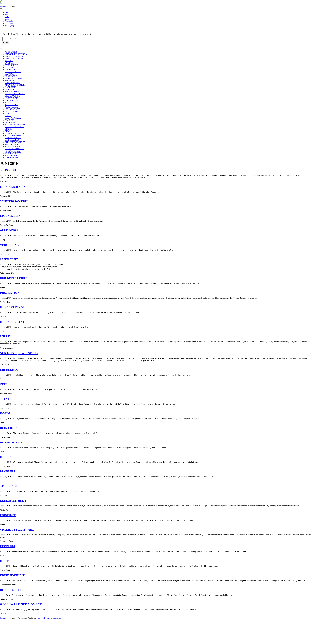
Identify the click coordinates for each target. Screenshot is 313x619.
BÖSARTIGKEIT (11, 442)
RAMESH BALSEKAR (14, 127)
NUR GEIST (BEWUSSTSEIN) (19, 353)
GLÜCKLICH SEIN (13, 186)
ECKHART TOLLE (13, 72)
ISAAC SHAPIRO (12, 83)
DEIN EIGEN (8, 428)
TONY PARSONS (12, 146)
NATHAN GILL (11, 105)
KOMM (5, 413)
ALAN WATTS (11, 52)
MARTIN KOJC (11, 98)
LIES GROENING (12, 96)
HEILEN (5, 457)
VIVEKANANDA (12, 151)
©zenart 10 (4, 6)
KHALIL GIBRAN (12, 91)
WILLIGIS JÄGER (12, 155)
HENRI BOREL (11, 76)
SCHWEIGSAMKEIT (14, 201)
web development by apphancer (49, 618)
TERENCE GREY (12, 144)
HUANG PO (10, 80)
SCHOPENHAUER (13, 138)
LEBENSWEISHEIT (13, 500)
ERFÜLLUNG (9, 369)
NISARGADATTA (12, 109)
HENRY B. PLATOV (13, 78)
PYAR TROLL (11, 120)
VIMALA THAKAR (13, 153)
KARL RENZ (10, 87)
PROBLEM (7, 471)
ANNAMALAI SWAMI (14, 58)
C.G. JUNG (9, 67)
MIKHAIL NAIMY (13, 100)
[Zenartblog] (1, 4)
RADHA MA (10, 122)
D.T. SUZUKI (10, 69)
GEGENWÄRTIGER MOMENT (21, 604)
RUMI (7, 131)
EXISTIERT (8, 515)
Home (7, 12)
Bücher (8, 14)
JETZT (4, 398)
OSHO (7, 113)
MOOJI (8, 102)
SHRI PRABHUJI (12, 140)
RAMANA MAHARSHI (15, 124)
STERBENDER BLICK (15, 486)
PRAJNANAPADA (13, 118)
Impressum (9, 23)
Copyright (9, 21)
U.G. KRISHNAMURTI (14, 149)
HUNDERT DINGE (12, 307)
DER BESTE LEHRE (13, 278)
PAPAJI (8, 116)
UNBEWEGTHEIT (12, 575)
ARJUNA (9, 61)
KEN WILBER (11, 89)
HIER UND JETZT (12, 321)
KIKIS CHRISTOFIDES (15, 94)
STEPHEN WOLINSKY (15, 142)
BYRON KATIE (11, 65)
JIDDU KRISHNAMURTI (15, 85)
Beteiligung (9, 25)
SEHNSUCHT (9, 170)
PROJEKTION (9, 292)
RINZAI (8, 129)
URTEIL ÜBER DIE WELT (17, 529)
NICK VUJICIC (11, 107)
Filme (7, 17)
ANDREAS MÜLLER (14, 56)
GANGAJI (9, 74)
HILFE (4, 560)
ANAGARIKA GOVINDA (16, 54)
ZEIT (3, 384)
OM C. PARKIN (11, 111)
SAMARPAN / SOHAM (15, 133)
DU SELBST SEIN (11, 589)
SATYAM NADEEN (13, 135)
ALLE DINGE (9, 230)
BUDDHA (9, 63)
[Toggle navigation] (1, 8)
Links (7, 19)
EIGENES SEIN (10, 215)
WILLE (5, 336)
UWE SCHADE (11, 157)
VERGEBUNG (9, 244)
